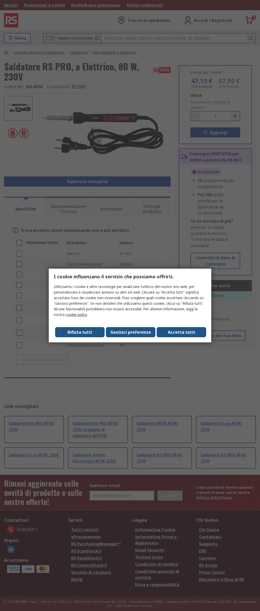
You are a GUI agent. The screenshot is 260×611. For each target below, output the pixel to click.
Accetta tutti (181, 332)
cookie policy (76, 314)
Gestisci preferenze (130, 332)
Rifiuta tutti (80, 332)
